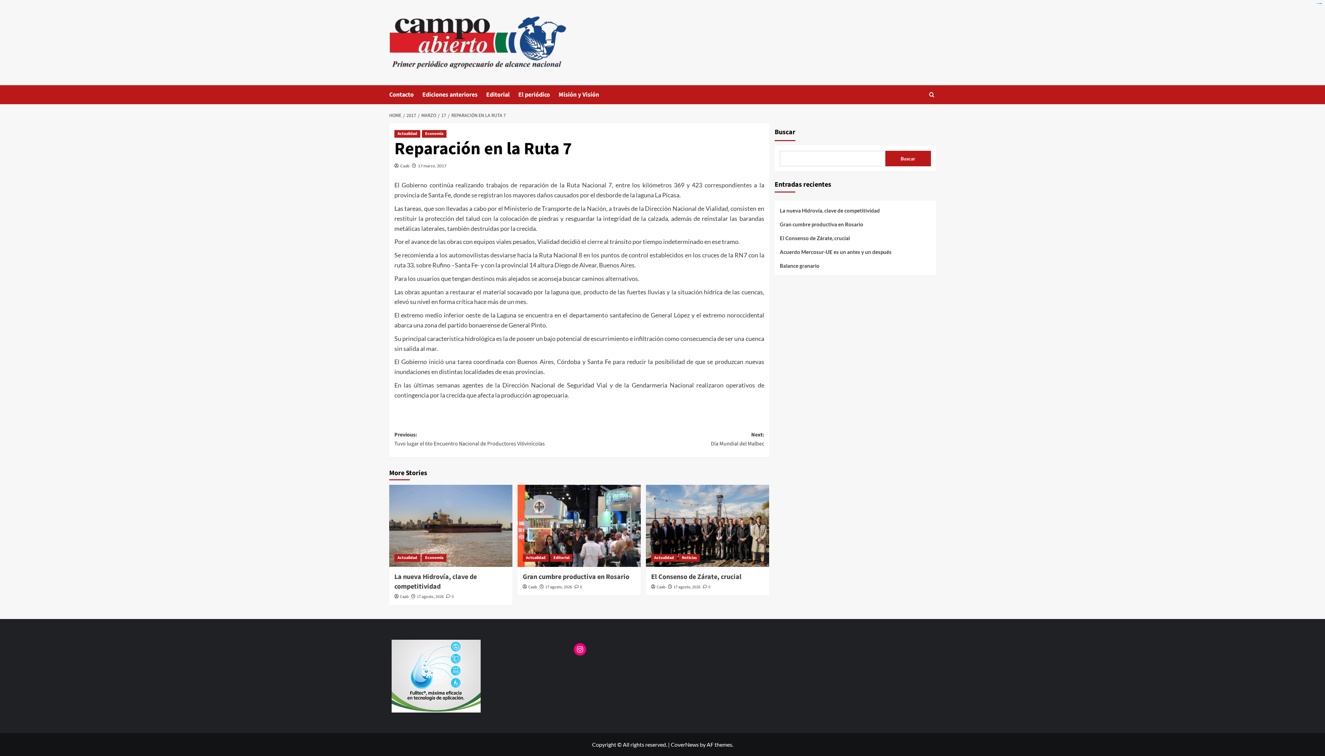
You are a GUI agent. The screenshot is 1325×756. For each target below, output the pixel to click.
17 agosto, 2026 (430, 597)
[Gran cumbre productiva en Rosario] (579, 526)
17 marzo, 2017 (432, 165)
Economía (434, 134)
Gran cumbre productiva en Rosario (576, 577)
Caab (405, 165)
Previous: (469, 439)
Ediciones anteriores (450, 94)
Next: (737, 439)
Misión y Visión (579, 94)
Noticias (689, 558)
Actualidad (407, 134)
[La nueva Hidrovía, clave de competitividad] (450, 526)
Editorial (498, 94)
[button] (932, 95)
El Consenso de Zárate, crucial (696, 577)
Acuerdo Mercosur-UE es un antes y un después (836, 252)
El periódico (534, 94)
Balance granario (799, 266)
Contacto (401, 94)
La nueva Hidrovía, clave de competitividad (435, 581)
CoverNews (685, 744)
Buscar (785, 132)
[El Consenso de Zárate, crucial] (707, 526)
